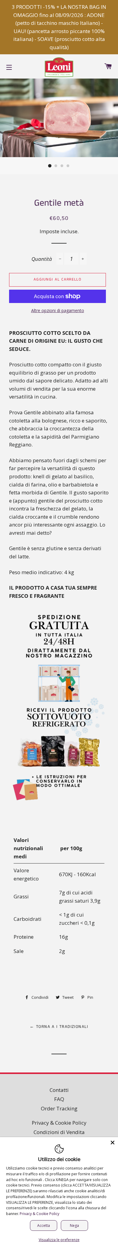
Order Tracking (59, 1108)
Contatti (59, 1089)
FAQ (59, 1099)
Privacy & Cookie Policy (59, 1122)
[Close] (113, 1143)
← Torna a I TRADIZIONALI (59, 1027)
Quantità (41, 258)
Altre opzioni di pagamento (57, 310)
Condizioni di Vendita (59, 1132)
